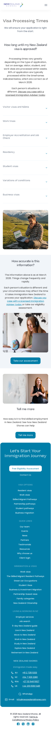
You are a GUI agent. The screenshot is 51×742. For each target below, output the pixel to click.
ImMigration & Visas (25, 566)
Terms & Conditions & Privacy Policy (25, 718)
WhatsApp (27, 693)
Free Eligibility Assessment (25, 468)
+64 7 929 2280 (30, 677)
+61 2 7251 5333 (29, 672)
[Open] (46, 5)
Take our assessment (25, 360)
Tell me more (25, 435)
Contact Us (25, 475)
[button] (25, 108)
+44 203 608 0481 (31, 686)
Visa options (25, 484)
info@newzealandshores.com (31, 699)
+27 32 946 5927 (31, 681)
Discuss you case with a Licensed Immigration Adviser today (25, 93)
